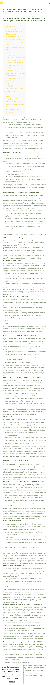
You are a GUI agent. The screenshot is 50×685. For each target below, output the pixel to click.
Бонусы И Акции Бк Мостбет (12, 55)
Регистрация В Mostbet (11, 26)
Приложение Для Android (11, 64)
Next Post (41, 682)
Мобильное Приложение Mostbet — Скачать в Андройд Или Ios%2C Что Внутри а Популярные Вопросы (15, 74)
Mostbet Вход (9, 46)
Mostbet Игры (9, 96)
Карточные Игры (9, 103)
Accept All (12, 681)
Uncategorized (6, 13)
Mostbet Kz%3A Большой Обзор (13, 101)
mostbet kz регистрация (26, 190)
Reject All (17, 678)
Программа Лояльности (11, 34)
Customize (8, 678)
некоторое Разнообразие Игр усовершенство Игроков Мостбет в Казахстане (13, 79)
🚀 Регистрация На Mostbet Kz (12, 109)
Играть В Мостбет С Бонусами (12, 54)
